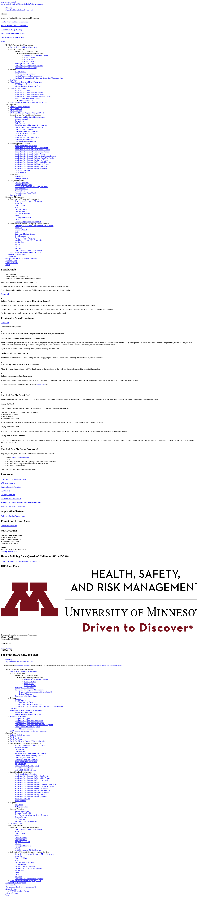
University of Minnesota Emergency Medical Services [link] (29, 224)
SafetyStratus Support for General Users (29, 721)
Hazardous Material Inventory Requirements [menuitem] (31, 125)
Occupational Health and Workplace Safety (21, 887)
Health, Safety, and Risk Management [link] (19, 45)
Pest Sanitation (20, 819)
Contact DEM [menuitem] (20, 205)
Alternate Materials (21, 747)
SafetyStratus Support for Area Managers (29, 723)
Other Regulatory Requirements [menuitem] (26, 131)
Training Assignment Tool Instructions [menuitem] (28, 76)
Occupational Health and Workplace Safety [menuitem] (21, 259)
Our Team (13, 708)
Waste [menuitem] (7, 265)
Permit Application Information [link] (21, 144)
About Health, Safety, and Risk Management (26, 710)
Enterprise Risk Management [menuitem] (15, 254)
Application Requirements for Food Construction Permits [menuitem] (35, 156)
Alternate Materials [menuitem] (21, 119)
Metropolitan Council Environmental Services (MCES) (20, 502)
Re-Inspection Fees (21, 807)
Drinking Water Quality (23, 813)
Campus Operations (22, 811)
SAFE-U (18, 844)
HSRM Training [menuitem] (20, 72)
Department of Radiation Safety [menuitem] (26, 68)
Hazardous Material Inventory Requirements (31, 753)
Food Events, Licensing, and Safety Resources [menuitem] (31, 187)
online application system (20, 457)
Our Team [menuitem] (13, 80)
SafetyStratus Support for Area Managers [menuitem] (29, 94)
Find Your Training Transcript (25, 702)
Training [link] (13, 70)
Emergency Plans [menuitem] (21, 211)
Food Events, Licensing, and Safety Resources (31, 815)
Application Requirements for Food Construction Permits (35, 784)
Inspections (40, 384)
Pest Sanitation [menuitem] (20, 191)
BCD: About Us (16, 737)
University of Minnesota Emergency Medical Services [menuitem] (34, 226)
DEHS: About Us (25, 694)
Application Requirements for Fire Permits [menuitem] (30, 154)
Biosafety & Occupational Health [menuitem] (36, 55)
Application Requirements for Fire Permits (30, 782)
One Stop (8, 8)
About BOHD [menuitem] (29, 59)
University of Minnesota (22, 665)
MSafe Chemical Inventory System (27, 727)
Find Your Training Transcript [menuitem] (25, 74)
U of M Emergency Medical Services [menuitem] (28, 222)
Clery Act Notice (21, 838)
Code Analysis (20, 751)
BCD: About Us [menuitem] (16, 109)
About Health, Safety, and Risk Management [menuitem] (26, 82)
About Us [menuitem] (18, 203)
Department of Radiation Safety (26, 696)
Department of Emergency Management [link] (24, 199)
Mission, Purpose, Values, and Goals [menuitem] (28, 86)
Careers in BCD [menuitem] (16, 195)
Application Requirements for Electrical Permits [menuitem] (32, 152)
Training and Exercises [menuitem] (23, 217)
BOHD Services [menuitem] (30, 57)
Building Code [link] (10, 105)
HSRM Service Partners (23, 712)
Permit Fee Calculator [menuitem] (22, 170)
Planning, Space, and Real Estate (13, 506)
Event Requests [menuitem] (20, 236)
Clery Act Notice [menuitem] (21, 209)
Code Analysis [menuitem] (20, 123)
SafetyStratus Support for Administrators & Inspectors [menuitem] (34, 96)
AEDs (17, 836)
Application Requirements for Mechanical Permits (33, 790)
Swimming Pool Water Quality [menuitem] (26, 193)
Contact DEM (20, 833)
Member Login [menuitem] (20, 242)
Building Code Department (24, 688)
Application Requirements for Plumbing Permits (32, 792)
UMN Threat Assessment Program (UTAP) (25, 881)
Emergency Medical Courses (25, 862)
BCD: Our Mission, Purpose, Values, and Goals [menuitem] (27, 113)
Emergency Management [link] (14, 197)
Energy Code (19, 749)
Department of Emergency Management (29, 690)
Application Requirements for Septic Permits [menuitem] (31, 166)
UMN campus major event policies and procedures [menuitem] (28, 103)
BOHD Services (30, 682)
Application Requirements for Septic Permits (31, 794)
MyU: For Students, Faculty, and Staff (19, 10)
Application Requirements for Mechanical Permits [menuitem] (33, 162)
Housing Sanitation (21, 817)
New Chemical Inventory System (13, 33)
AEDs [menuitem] (17, 207)
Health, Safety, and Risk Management (14, 22)
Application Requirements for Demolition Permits (32, 778)
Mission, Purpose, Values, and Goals (28, 714)
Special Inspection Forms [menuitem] (24, 139)
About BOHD (29, 684)
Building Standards (8, 495)
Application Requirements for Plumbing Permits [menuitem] (32, 164)
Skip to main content (8, 2)
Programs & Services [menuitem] (22, 213)
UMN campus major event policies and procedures (28, 731)
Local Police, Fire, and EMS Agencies (28, 868)
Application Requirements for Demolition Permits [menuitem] (32, 150)
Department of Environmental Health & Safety (36, 692)
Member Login (20, 870)
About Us (18, 831)
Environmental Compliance (11, 499)
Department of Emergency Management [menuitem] (29, 66)
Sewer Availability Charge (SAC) (27, 766)
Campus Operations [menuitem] (22, 183)
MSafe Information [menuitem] (26, 100)
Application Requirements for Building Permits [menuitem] (31, 148)
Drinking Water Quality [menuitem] (23, 185)
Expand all (5, 294)
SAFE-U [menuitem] (18, 215)
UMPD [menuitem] (17, 220)
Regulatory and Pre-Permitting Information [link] (25, 115)
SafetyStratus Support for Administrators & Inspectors (34, 725)
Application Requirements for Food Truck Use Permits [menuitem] (34, 158)
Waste (7, 895)
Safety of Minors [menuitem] (11, 263)
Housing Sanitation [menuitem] (21, 189)
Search (4, 14)
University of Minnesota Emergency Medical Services (34, 854)
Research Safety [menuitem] (11, 261)
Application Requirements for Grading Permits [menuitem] (31, 160)
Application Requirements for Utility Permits (31, 797)
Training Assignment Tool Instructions (28, 704)
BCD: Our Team (16, 739)
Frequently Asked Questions (25, 866)
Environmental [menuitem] (10, 256)
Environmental (10, 885)
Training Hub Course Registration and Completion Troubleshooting (39, 706)
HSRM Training (20, 700)
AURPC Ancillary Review (19, 891)
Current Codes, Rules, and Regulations (29, 755)
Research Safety (11, 889)
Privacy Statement (95, 665)
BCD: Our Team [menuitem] (16, 111)
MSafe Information (26, 729)
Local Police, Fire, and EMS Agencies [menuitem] (28, 240)
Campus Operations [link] (17, 181)
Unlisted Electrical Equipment (25, 770)
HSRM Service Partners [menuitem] (23, 84)
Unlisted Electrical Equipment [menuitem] (25, 142)
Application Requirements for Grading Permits (31, 788)
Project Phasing (20, 764)
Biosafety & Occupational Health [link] (27, 51)
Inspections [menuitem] (19, 176)
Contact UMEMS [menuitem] (21, 230)
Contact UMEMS (21, 858)
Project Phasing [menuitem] (20, 135)
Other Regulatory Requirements (26, 760)
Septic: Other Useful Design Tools (13, 479)
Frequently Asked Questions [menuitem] (25, 238)
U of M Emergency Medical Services (28, 850)
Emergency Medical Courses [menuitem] (25, 234)
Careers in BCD (16, 823)
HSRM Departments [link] (17, 49)
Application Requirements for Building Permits (31, 776)
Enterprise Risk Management (15, 883)
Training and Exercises (23, 846)
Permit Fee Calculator (9, 526)
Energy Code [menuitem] (19, 121)
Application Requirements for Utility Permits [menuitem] (31, 168)
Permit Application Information (26, 762)
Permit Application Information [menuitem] (26, 133)
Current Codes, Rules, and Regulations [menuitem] (29, 127)
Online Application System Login (13, 516)
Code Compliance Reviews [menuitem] (24, 129)
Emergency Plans (21, 840)
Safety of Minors (11, 893)
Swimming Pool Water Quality (26, 821)
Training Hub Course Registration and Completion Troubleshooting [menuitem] (39, 78)
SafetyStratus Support (18, 716)
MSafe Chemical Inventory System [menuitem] (27, 98)
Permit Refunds (20, 801)
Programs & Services (22, 842)
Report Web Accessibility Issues (112, 665)
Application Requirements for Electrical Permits (32, 780)
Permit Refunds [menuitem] (20, 172)
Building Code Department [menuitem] (24, 64)
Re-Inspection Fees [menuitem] (21, 178)
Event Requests (20, 864)
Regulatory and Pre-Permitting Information (30, 745)
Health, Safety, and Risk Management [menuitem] (23, 47)
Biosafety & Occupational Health (36, 680)
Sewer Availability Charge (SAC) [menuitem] (27, 137)
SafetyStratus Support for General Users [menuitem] (29, 92)
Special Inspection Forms (24, 768)
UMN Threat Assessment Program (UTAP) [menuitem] (25, 252)
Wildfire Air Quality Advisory (11, 30)
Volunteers (18, 877)
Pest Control (5, 491)
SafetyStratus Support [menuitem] (18, 88)
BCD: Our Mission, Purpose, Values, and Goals (27, 741)
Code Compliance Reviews (24, 758)
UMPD (17, 848)
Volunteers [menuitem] (18, 248)
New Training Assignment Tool (12, 37)
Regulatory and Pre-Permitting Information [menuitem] (30, 117)
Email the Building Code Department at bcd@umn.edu (20, 561)
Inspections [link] (14, 174)
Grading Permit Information (11, 487)
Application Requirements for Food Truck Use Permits (34, 786)
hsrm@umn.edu (6, 648)
